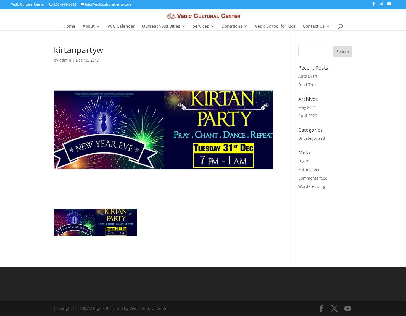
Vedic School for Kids (275, 26)
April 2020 (307, 115)
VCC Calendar (121, 26)
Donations (232, 26)
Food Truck (308, 84)
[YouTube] (389, 5)
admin (65, 60)
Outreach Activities (161, 26)
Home (69, 26)
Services (201, 26)
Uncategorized (311, 138)
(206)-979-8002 (64, 4)
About (89, 26)
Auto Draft (307, 76)
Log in (303, 161)
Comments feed (313, 178)
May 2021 (307, 107)
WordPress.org (311, 186)
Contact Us (314, 26)
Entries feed (309, 169)
